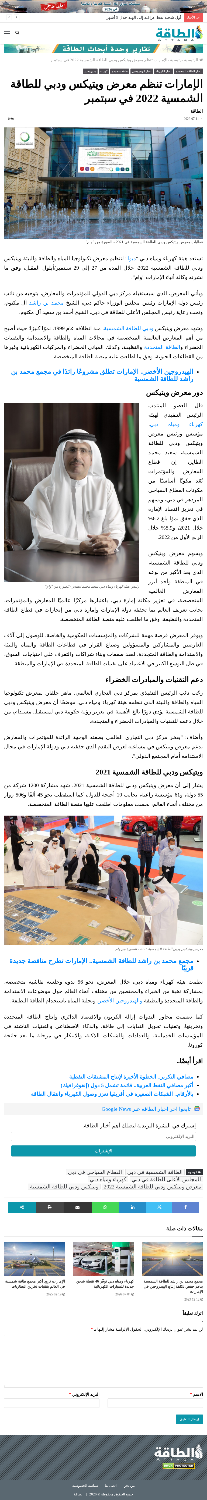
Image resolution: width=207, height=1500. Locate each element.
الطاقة (79, 1494)
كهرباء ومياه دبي (176, 424)
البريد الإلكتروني (84, 1394)
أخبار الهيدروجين (141, 71)
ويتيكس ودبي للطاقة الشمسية (64, 1187)
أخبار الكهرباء (163, 71)
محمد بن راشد (46, 303)
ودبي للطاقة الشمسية (129, 328)
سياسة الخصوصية (85, 1486)
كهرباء (104, 71)
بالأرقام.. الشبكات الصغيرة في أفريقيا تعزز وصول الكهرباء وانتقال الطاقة (112, 1094)
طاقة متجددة (120, 71)
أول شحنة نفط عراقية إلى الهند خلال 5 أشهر (143, 17)
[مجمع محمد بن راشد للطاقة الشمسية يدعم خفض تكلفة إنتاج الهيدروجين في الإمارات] (172, 1259)
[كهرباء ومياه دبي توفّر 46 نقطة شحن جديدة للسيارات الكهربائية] (103, 1259)
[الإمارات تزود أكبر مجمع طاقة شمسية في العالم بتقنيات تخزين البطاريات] (34, 1259)
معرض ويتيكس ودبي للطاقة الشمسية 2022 (152, 1187)
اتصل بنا (111, 1486)
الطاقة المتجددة (162, 347)
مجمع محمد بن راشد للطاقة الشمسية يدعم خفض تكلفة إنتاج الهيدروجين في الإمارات (173, 1286)
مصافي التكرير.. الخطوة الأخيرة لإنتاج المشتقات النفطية (131, 1077)
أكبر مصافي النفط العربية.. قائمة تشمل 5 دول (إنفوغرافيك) (127, 1085)
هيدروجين (90, 71)
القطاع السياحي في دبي (95, 1172)
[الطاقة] (179, 33)
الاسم (196, 1394)
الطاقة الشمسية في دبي (155, 1172)
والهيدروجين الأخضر (121, 1000)
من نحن (129, 1486)
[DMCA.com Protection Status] (179, 1467)
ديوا (131, 258)
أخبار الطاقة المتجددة (188, 71)
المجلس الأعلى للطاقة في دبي (166, 1179)
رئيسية (175, 60)
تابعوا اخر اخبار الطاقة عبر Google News (146, 1109)
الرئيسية (191, 60)
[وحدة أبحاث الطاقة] (103, 48)
